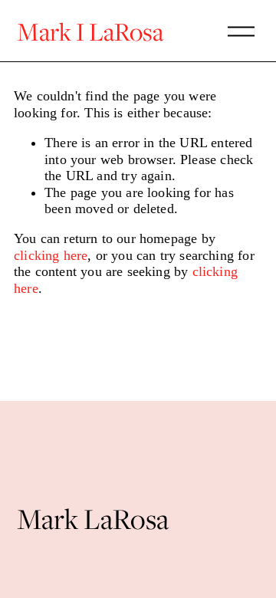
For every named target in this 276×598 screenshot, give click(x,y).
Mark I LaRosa (90, 31)
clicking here (50, 255)
